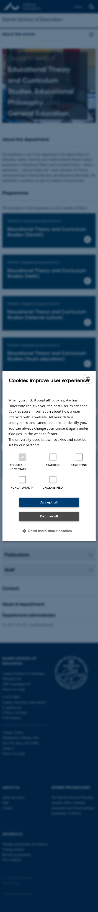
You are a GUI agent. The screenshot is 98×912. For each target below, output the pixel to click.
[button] (49, 531)
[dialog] (49, 456)
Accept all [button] (49, 502)
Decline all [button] (49, 516)
